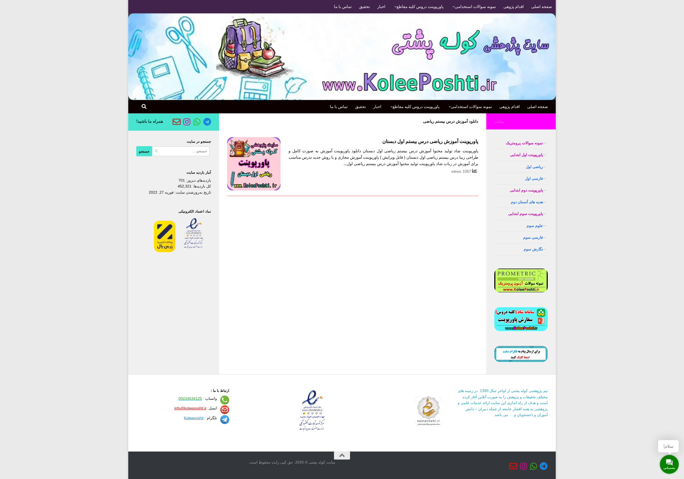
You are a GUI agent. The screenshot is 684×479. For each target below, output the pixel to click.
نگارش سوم (533, 249)
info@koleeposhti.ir (190, 408)
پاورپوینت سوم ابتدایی (525, 213)
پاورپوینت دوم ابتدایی (526, 190)
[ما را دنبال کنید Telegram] (207, 122)
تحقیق (364, 6)
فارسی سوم (533, 237)
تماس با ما (343, 6)
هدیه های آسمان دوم (527, 202)
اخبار (381, 6)
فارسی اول (534, 178)
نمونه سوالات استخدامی (475, 6)
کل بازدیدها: (201, 186)
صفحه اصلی (541, 6)
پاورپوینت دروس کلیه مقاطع (420, 6)
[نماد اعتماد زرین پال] (164, 251)
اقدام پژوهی (513, 6)
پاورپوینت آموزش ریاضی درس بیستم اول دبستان (430, 141)
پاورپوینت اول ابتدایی (526, 155)
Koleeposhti (194, 418)
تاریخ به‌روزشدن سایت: (192, 192)
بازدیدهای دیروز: (198, 180)
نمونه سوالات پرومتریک (524, 143)
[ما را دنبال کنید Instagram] (187, 122)
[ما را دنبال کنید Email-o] (177, 122)
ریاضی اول (534, 167)
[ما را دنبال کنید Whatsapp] (197, 122)
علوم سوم (535, 225)
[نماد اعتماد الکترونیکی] (193, 251)
